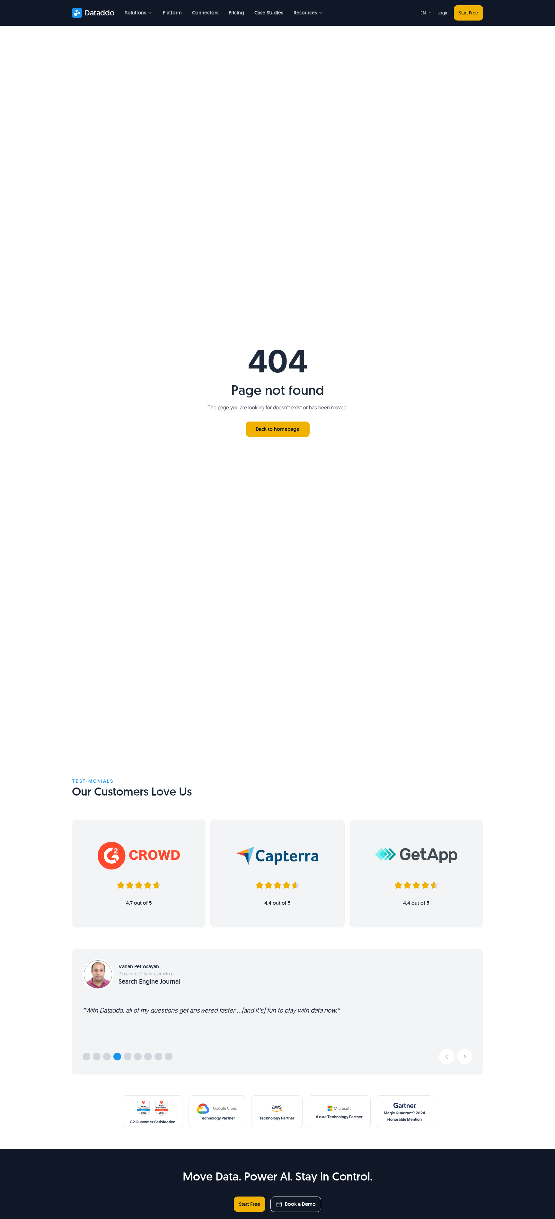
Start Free (468, 13)
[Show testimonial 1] (86, 1056)
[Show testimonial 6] (138, 1056)
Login (443, 13)
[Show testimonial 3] (107, 1056)
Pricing (236, 12)
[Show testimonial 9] (168, 1056)
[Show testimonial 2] (97, 1056)
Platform (172, 12)
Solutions (135, 12)
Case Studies (268, 12)
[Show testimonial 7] (148, 1056)
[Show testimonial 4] (117, 1056)
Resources (305, 12)
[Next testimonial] (464, 1056)
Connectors (205, 12)
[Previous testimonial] (446, 1056)
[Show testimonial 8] (158, 1056)
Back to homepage (277, 429)
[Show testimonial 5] (127, 1056)
